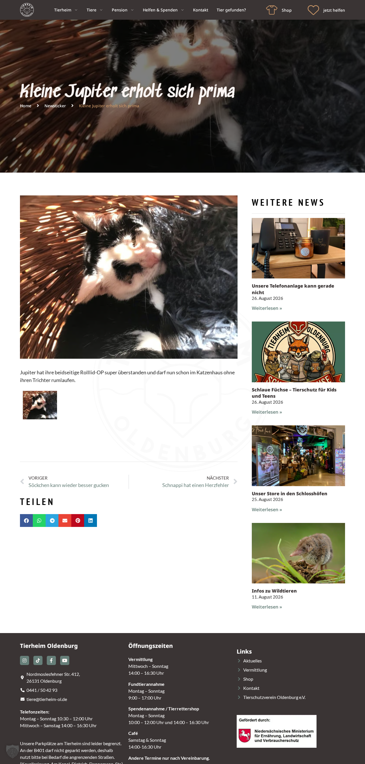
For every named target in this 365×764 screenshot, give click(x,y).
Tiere (91, 10)
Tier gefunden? (231, 10)
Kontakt (200, 10)
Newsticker (55, 105)
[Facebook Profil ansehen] (51, 660)
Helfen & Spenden (160, 10)
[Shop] (271, 10)
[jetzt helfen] (313, 10)
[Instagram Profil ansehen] (24, 660)
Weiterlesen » (267, 308)
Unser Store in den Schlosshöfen (289, 493)
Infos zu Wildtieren (274, 591)
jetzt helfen (334, 10)
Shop (287, 10)
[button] (26, 520)
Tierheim (62, 10)
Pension (119, 10)
